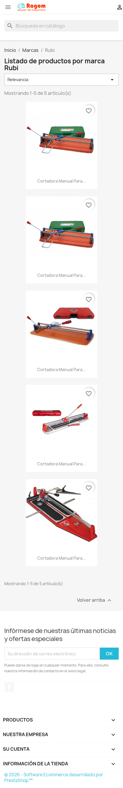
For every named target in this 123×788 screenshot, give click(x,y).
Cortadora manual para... (61, 181)
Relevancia (61, 79)
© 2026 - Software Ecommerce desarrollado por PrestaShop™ (53, 777)
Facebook (9, 686)
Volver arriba (95, 600)
